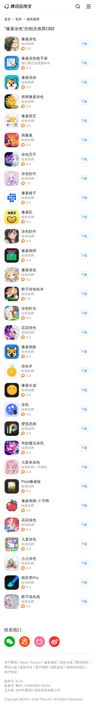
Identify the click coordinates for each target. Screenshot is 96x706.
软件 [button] (18, 19)
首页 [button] (7, 19)
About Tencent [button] (31, 662)
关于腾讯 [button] (10, 662)
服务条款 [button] (50, 662)
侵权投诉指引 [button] (75, 667)
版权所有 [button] (26, 667)
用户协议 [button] (10, 672)
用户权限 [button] (41, 667)
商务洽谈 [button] (66, 662)
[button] (17, 6)
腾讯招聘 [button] (81, 662)
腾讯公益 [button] (10, 667)
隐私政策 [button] (57, 667)
